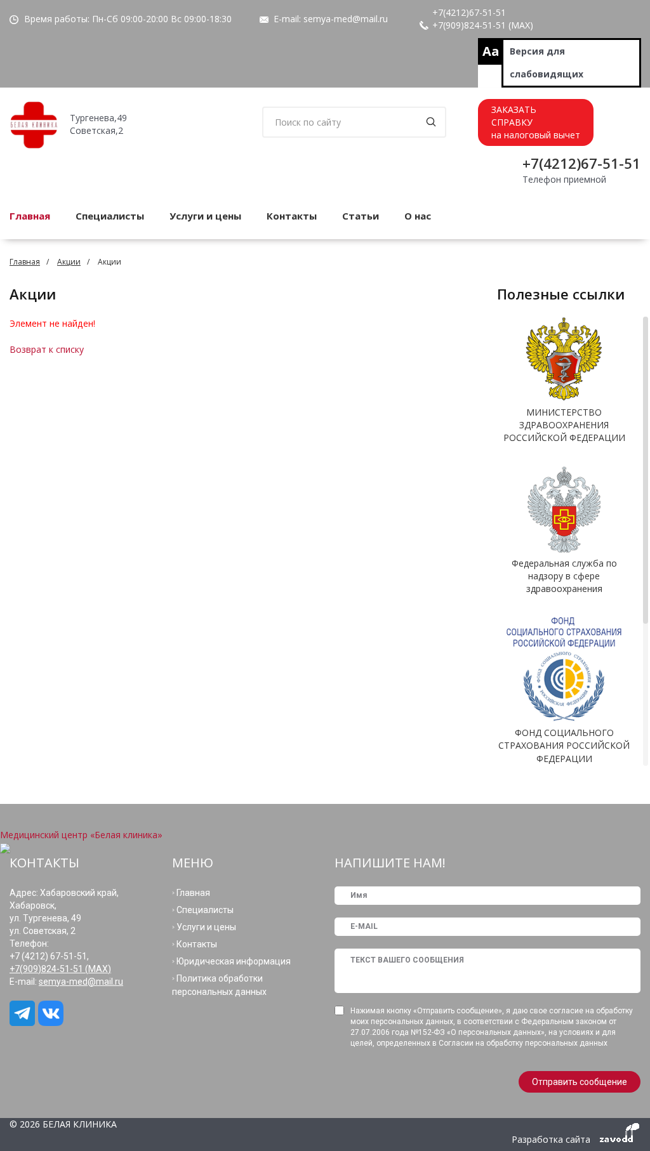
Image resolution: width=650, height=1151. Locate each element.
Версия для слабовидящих (546, 62)
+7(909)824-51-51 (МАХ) (482, 25)
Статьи (360, 215)
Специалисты (110, 215)
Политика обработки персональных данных (219, 985)
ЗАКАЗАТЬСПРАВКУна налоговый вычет (535, 122)
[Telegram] (24, 1013)
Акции (69, 261)
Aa (491, 51)
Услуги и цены (205, 215)
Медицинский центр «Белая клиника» (81, 835)
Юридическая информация (233, 961)
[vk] (52, 1013)
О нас (417, 215)
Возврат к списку (47, 349)
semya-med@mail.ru (345, 19)
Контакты (292, 215)
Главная (25, 261)
